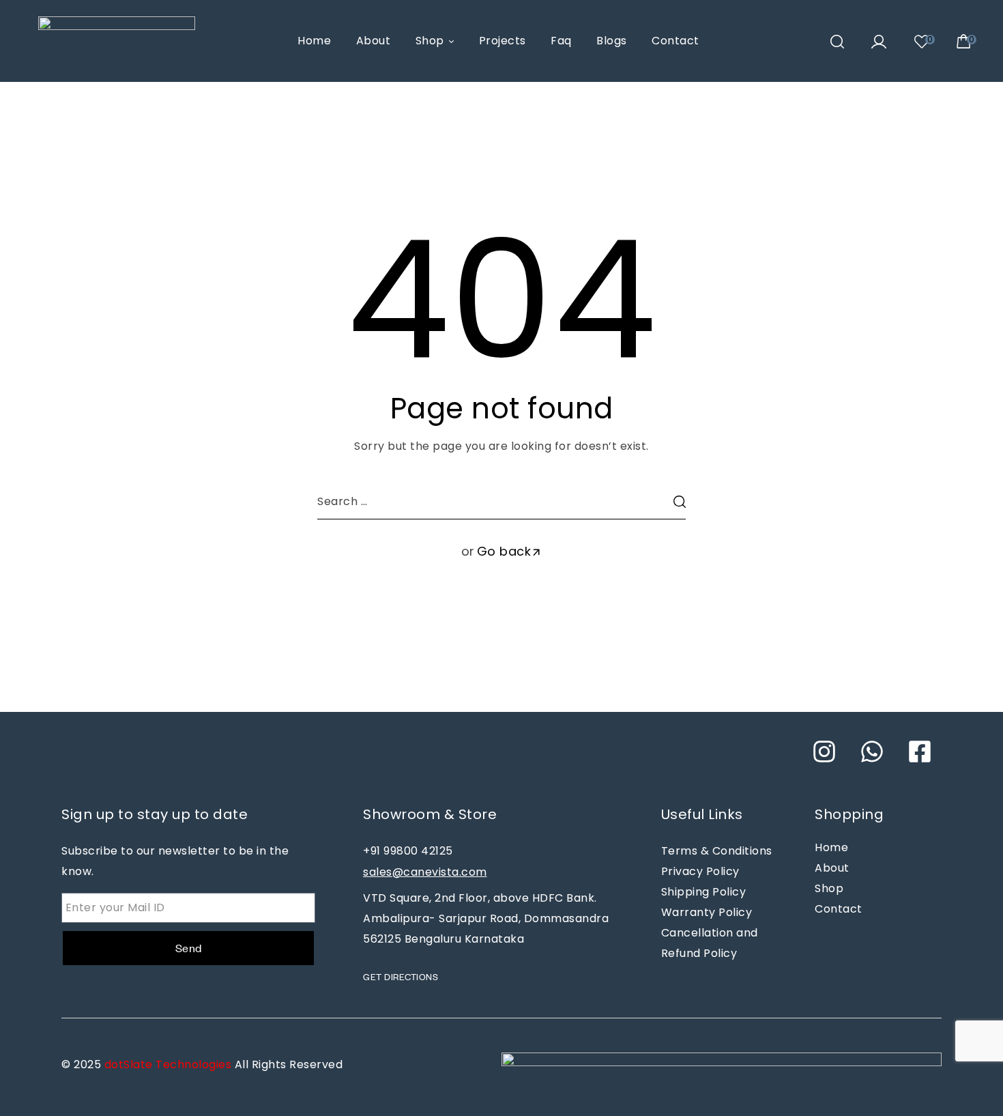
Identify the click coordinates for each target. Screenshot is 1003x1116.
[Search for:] (501, 501)
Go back (504, 551)
